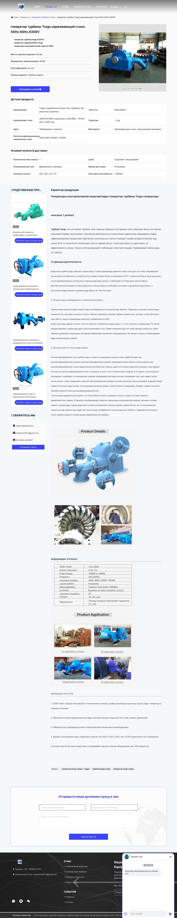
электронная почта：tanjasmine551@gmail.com (36, 874)
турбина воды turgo (101, 769)
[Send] (170, 914)
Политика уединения (22, 915)
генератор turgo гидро (123, 769)
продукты (24, 17)
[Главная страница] (21, 6)
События (101, 6)
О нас (65, 6)
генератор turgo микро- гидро (76, 769)
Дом (37, 6)
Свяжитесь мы (82, 6)
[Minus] (170, 856)
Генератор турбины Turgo (43, 17)
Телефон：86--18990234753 (28, 869)
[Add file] (126, 914)
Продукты (51, 6)
